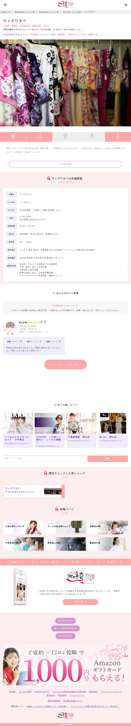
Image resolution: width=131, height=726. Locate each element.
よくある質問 (25, 692)
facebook (66, 636)
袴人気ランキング (80, 562)
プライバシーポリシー (111, 692)
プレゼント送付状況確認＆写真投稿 (69, 692)
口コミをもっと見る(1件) (64, 364)
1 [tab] (63, 129)
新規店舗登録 (54, 701)
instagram (66, 621)
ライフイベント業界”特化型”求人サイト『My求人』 (95, 706)
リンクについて (77, 695)
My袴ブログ (113, 562)
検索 (107, 458)
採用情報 (62, 695)
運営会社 (51, 695)
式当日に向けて (42, 692)
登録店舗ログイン (74, 701)
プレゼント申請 (48, 562)
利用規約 (93, 692)
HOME (12, 692)
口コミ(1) (39, 138)
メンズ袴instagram (66, 628)
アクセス (118, 138)
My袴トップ (17, 562)
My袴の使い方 (80, 602)
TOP (13, 138)
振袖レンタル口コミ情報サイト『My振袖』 (47, 706)
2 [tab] (67, 129)
